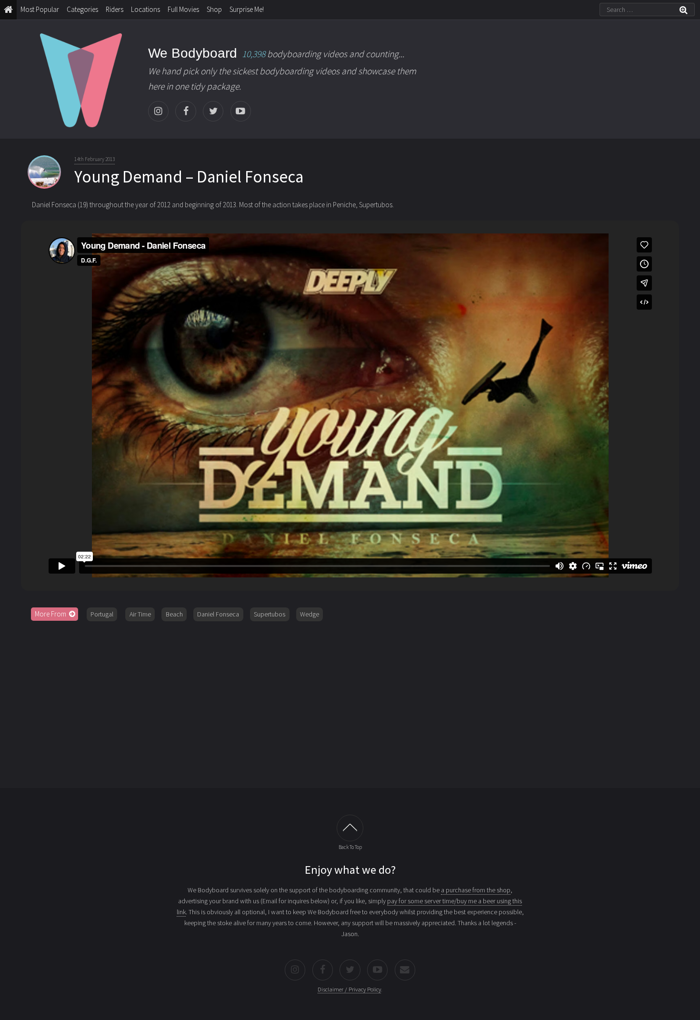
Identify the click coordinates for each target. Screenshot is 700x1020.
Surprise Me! (247, 9)
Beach (174, 614)
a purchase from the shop (475, 890)
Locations (145, 9)
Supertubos (269, 614)
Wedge (309, 614)
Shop (214, 9)
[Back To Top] (350, 828)
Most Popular (39, 9)
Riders (114, 9)
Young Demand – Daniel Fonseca (188, 176)
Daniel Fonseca (218, 614)
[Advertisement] (350, 701)
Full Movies (183, 9)
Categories (82, 9)
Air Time (140, 614)
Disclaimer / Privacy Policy (349, 989)
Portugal (101, 614)
